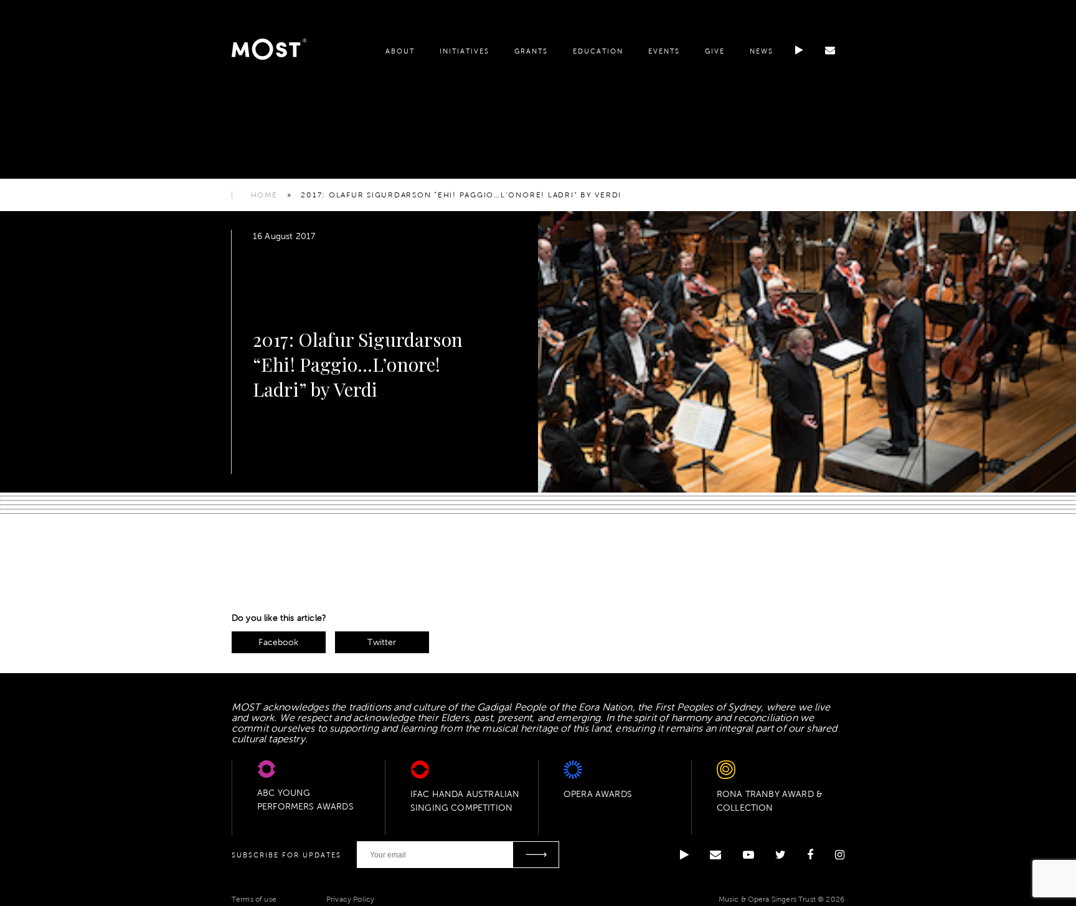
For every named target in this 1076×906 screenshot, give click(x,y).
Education (598, 51)
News (761, 51)
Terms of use (254, 899)
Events (664, 51)
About (400, 51)
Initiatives (464, 51)
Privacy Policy (350, 899)
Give (715, 51)
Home (264, 195)
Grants (531, 51)
